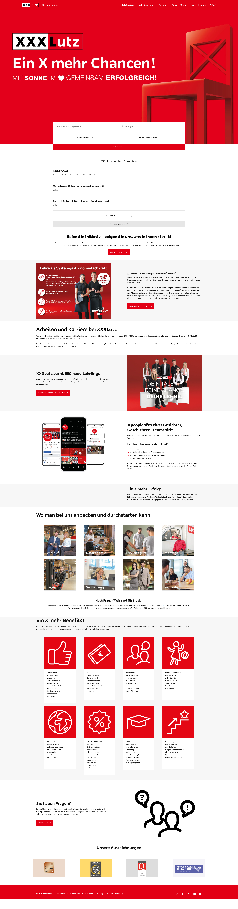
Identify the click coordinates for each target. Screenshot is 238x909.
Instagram (157, 435)
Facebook (148, 435)
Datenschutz (75, 894)
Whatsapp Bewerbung (94, 894)
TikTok (168, 435)
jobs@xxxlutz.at (72, 814)
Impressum (61, 894)
